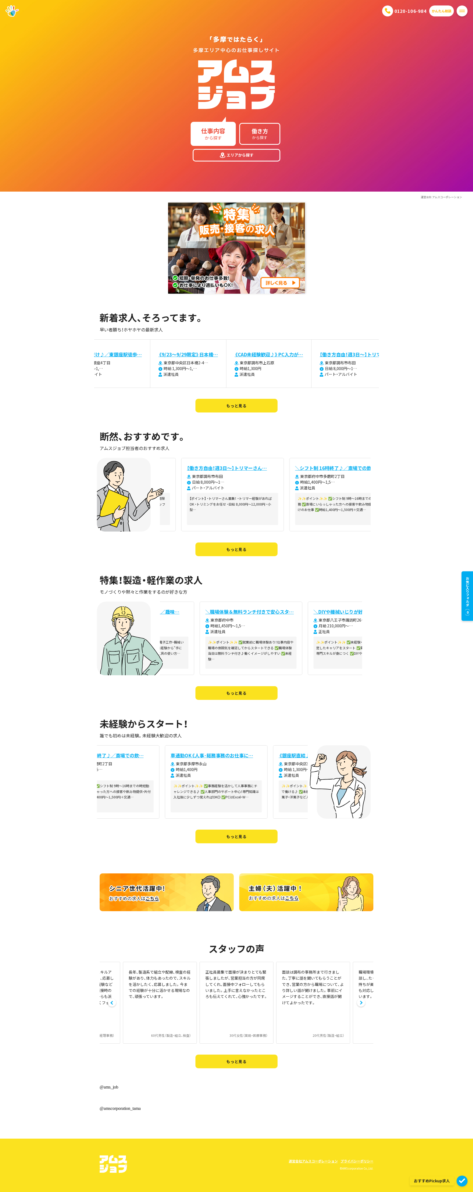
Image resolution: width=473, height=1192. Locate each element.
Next (361, 1002)
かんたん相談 (441, 10)
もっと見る (236, 405)
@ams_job (109, 1087)
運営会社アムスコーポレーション (313, 1161)
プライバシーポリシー (357, 1161)
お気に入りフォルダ (467, 595)
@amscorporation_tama (120, 1108)
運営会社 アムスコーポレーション (441, 197)
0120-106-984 (410, 11)
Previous (112, 1002)
